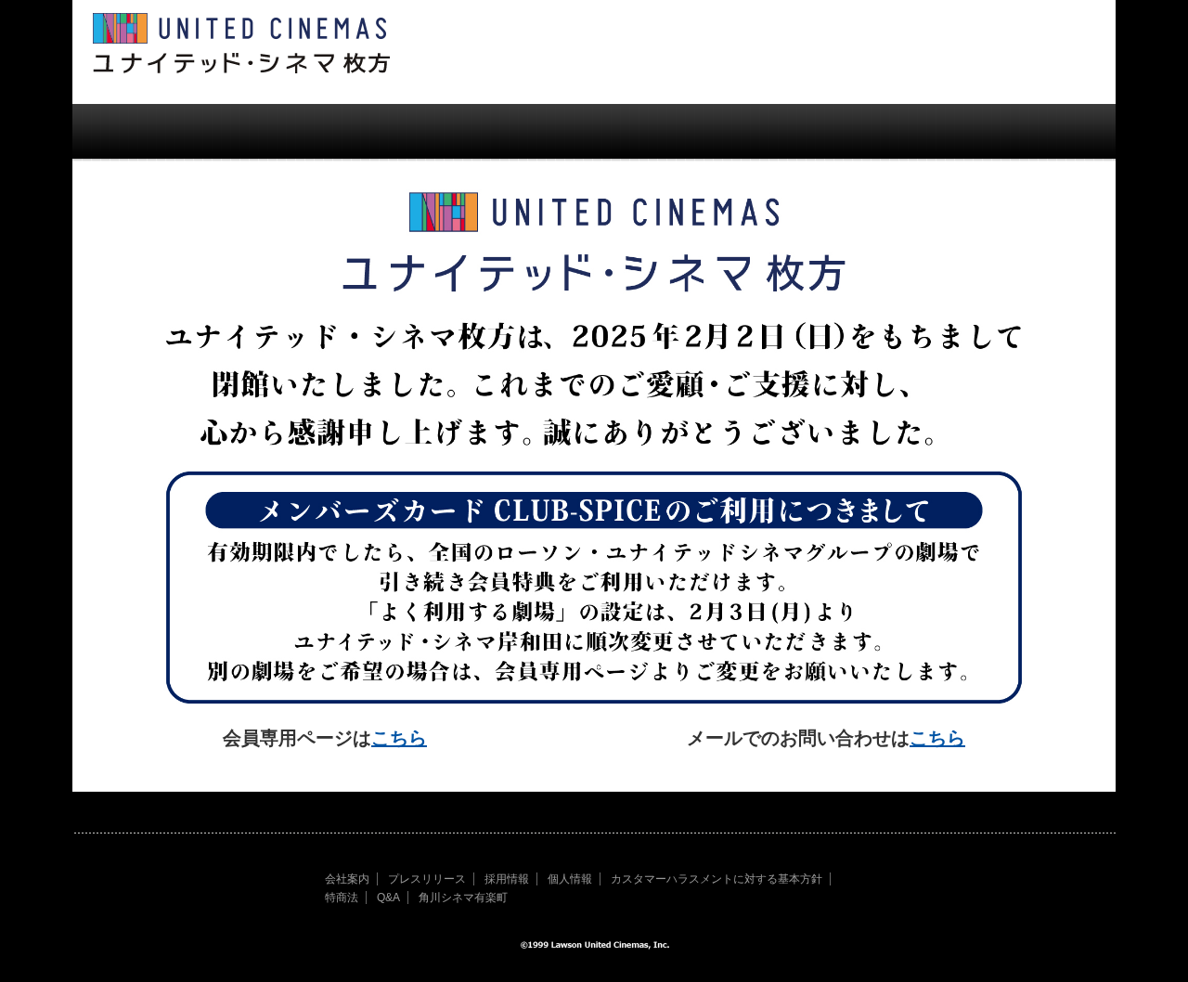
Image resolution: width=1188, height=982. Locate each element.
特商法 (341, 897)
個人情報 (570, 878)
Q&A (388, 897)
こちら (399, 738)
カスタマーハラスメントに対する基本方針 (716, 878)
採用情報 (506, 878)
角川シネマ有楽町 (463, 897)
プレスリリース (427, 878)
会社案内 (347, 878)
